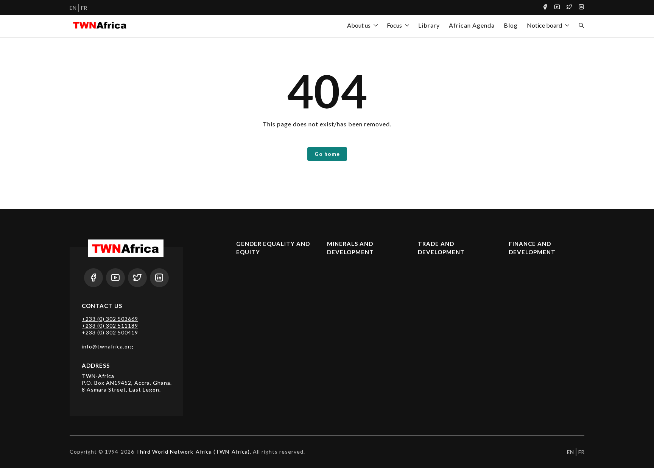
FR (84, 8)
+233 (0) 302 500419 (110, 332)
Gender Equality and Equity (273, 248)
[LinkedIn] (581, 7)
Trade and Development (441, 248)
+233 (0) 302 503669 (110, 319)
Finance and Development (532, 248)
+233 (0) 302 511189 (110, 325)
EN (73, 8)
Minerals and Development (350, 248)
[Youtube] (557, 7)
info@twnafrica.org (108, 346)
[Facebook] (545, 7)
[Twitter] (569, 7)
